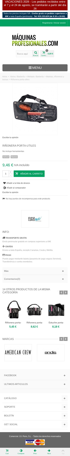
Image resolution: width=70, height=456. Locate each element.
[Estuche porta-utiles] (56, 309)
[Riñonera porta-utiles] (13, 309)
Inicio (4, 76)
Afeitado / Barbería (35, 76)
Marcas (8, 339)
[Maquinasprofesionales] (35, 40)
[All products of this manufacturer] (35, 218)
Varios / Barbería (17, 76)
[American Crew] (18, 352)
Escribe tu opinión (10, 137)
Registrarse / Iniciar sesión (54, 23)
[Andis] (51, 352)
